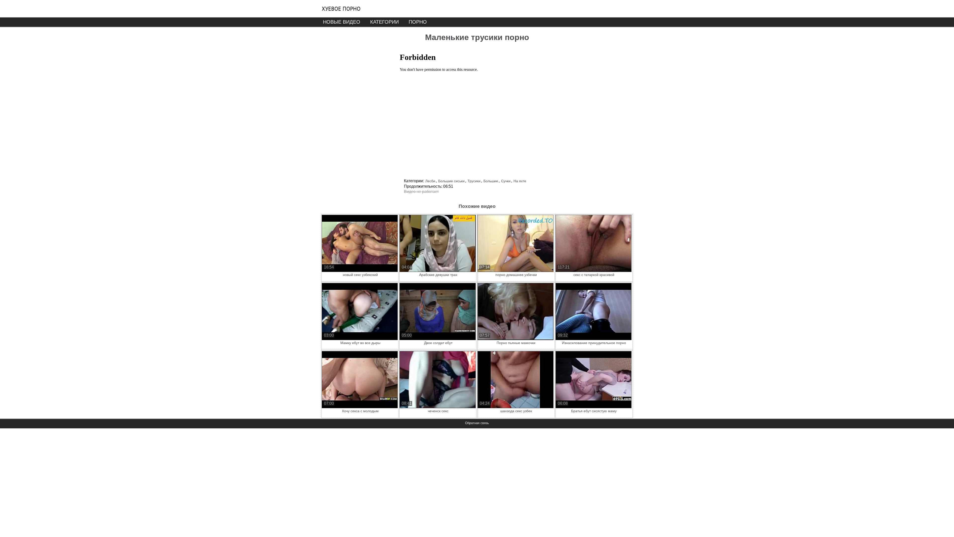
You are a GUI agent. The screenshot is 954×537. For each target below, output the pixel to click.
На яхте (520, 181)
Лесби (430, 181)
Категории (384, 22)
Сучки (506, 181)
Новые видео (341, 22)
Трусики (474, 181)
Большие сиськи (451, 181)
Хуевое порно (341, 8)
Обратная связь (477, 423)
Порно (418, 22)
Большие (490, 181)
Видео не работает (421, 191)
